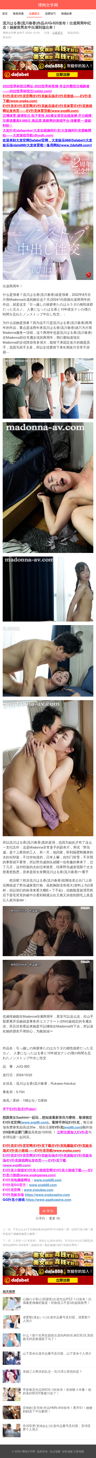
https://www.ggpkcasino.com (48, 1199)
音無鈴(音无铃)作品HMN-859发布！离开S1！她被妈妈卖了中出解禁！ (57, 1409)
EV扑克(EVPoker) (22, 1108)
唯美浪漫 (18, 13)
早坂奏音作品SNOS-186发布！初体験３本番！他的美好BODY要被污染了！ (57, 1391)
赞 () (50, 1210)
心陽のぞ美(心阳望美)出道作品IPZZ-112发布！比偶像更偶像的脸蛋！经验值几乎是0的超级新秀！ (57, 1301)
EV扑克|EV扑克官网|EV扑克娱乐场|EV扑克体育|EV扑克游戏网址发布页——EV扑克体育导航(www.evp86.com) (47, 108)
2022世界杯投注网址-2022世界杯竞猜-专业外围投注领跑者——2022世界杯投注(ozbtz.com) (46, 88)
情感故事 (66, 13)
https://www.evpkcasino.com (47, 1194)
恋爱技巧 (50, 13)
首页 (5, 13)
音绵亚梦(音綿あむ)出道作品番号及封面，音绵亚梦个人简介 (57, 1427)
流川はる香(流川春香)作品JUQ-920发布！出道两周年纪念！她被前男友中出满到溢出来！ (47, 25)
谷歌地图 (67, 1451)
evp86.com (73, 1127)
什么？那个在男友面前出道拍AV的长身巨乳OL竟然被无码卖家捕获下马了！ (58, 1337)
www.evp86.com (34, 1122)
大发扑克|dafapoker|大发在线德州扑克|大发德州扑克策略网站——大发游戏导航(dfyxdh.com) (47, 133)
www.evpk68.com (43, 1184)
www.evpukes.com (38, 1189)
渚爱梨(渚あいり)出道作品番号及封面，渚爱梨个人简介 (57, 1319)
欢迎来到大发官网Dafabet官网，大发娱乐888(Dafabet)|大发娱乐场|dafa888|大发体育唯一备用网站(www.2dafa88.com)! (47, 142)
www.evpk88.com (47, 1179)
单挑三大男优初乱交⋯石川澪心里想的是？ (52, 1372)
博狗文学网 (48, 5)
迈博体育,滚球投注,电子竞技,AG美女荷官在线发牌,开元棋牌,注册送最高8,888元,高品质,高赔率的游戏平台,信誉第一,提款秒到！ (47, 120)
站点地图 (55, 1451)
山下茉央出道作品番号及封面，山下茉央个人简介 (57, 1353)
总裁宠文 (34, 13)
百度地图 (78, 1451)
